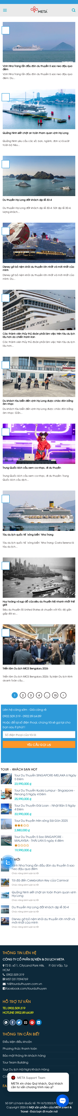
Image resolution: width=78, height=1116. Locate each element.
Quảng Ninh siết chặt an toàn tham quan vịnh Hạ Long (44, 893)
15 (55, 695)
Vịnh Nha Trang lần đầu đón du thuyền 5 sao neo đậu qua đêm (43, 867)
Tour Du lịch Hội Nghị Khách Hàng (26, 1069)
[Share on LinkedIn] (39, 1022)
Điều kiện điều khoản (17, 1042)
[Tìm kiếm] (73, 10)
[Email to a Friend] (26, 1022)
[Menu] (5, 10)
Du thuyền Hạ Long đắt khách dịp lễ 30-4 (40, 907)
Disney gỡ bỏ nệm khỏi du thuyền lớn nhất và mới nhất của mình (43, 920)
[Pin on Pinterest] (32, 1022)
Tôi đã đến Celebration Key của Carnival (40, 880)
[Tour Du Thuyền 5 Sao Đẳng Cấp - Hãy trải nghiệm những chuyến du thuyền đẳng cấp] (39, 10)
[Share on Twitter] (19, 1022)
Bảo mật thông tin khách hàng (24, 1055)
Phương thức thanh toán (20, 1048)
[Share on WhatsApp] (6, 1022)
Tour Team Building (15, 1062)
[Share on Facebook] (13, 1022)
